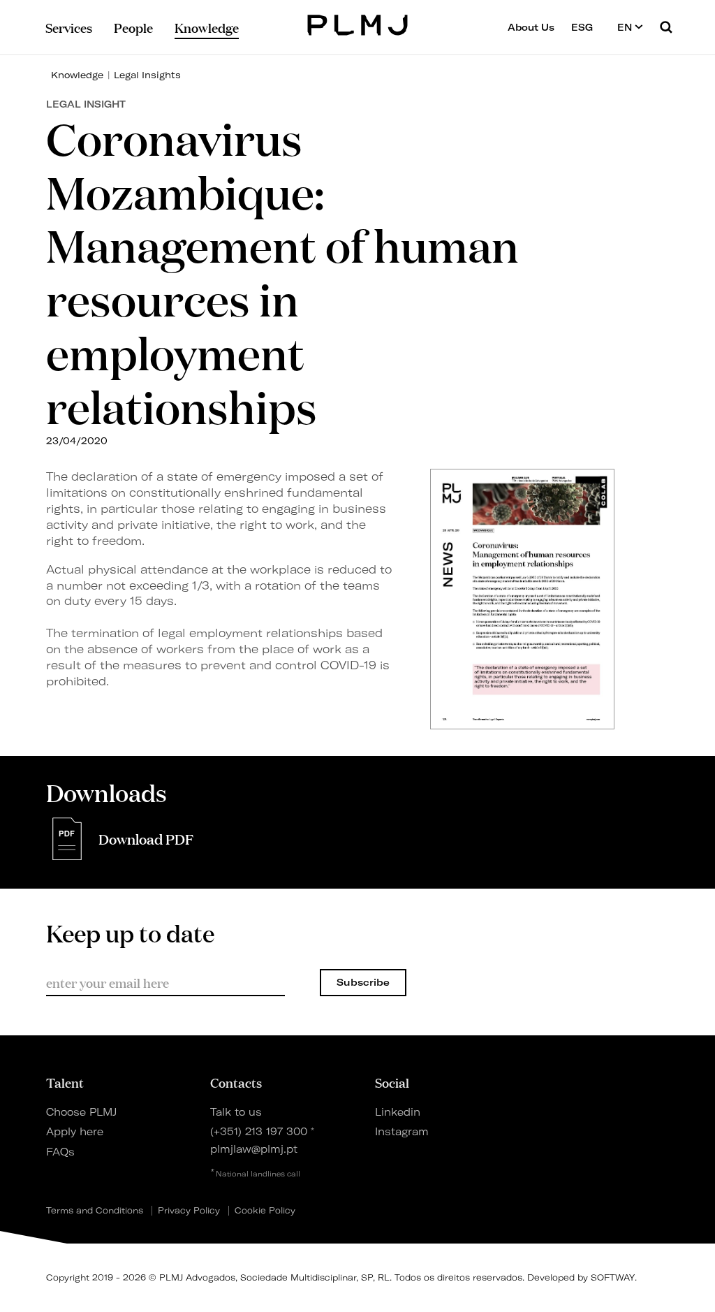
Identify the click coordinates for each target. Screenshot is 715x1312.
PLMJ (357, 23)
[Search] (666, 26)
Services (68, 27)
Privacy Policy (189, 1211)
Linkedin (397, 1112)
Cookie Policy (265, 1211)
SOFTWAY (613, 1277)
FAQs (60, 1152)
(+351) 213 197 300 (258, 1131)
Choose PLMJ (81, 1112)
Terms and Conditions (94, 1211)
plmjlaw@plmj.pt (253, 1149)
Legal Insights (147, 74)
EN (626, 27)
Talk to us (236, 1112)
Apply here (74, 1131)
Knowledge (77, 74)
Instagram (402, 1131)
